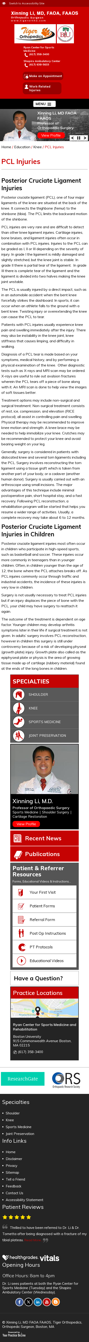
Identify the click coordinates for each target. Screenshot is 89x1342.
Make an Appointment (45, 76)
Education (22, 147)
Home (6, 147)
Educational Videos (47, 960)
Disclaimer (14, 1159)
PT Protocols (41, 947)
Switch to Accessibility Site (26, 3)
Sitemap (12, 1172)
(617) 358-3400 (39, 54)
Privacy (11, 1165)
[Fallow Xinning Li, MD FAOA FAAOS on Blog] (56, 1302)
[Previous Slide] (72, 137)
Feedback (13, 1186)
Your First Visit (43, 892)
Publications (42, 853)
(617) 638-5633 (39, 64)
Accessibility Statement (24, 1200)
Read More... (33, 1240)
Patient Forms (42, 905)
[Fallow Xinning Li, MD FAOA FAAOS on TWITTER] (28, 1302)
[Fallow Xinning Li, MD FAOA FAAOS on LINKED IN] (37, 1302)
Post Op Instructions (48, 933)
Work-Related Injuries (39, 88)
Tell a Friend (15, 1179)
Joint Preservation (47, 735)
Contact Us (14, 1193)
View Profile (51, 135)
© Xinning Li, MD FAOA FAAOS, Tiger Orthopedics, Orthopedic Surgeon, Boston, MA (42, 1324)
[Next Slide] (85, 137)
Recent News (43, 838)
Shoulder (38, 694)
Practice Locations (38, 992)
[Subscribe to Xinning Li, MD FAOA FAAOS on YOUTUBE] (46, 1302)
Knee (37, 147)
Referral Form (42, 919)
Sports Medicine (45, 722)
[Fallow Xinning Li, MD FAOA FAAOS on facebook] (19, 1302)
